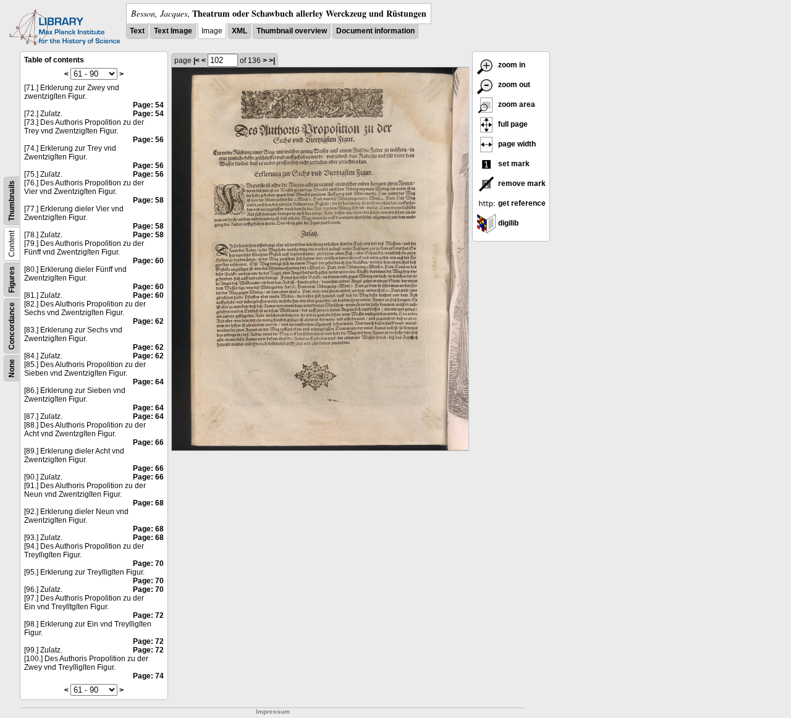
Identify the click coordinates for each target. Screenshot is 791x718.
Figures (11, 279)
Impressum (273, 711)
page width (516, 144)
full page (512, 124)
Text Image (173, 31)
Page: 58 (148, 200)
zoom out (513, 84)
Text (137, 31)
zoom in (510, 65)
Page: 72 (148, 615)
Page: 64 (148, 382)
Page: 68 (148, 503)
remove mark (521, 183)
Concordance (11, 326)
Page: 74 (148, 676)
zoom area (515, 104)
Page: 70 (148, 563)
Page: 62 (148, 321)
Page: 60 (148, 260)
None (11, 368)
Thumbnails (11, 200)
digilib (507, 223)
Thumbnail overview (291, 31)
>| (272, 60)
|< (196, 60)
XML (239, 31)
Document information (375, 31)
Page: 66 (148, 442)
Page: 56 (148, 139)
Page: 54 (148, 105)
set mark (513, 163)
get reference (521, 203)
